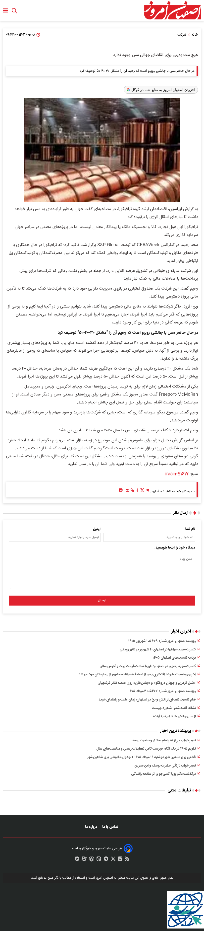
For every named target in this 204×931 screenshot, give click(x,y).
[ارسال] (127, 491)
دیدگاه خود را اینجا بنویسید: (174, 548)
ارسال (102, 601)
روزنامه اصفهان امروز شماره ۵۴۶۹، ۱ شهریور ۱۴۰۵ (162, 641)
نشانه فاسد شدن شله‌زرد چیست (174, 708)
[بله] (77, 859)
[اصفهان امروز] (172, 10)
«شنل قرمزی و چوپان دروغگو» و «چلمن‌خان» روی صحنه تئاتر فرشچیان (147, 683)
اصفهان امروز (104, 878)
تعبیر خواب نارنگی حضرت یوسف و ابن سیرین (165, 766)
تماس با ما (110, 827)
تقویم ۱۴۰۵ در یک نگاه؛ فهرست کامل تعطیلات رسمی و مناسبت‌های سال (146, 749)
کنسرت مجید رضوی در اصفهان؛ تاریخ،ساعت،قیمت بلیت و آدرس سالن (148, 666)
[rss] (127, 860)
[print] (120, 490)
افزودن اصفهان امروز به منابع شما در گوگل (163, 89)
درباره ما (91, 827)
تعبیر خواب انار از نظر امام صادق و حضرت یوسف (163, 741)
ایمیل (97, 529)
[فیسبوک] (137, 491)
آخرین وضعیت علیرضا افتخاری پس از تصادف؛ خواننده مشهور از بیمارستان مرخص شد (137, 675)
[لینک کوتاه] (132, 491)
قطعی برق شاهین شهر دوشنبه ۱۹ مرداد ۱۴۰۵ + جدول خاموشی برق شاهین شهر (141, 757)
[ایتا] (99, 859)
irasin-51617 (177, 473)
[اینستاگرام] (120, 860)
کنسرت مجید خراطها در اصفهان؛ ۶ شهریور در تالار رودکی (158, 650)
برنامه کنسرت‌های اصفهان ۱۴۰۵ (174, 658)
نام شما (190, 529)
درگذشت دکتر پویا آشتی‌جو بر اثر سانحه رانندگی (163, 774)
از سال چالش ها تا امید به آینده (174, 716)
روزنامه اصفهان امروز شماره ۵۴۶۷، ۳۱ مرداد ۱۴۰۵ (162, 691)
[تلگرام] (147, 491)
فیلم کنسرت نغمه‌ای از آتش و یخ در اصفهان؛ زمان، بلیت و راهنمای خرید (147, 700)
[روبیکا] (91, 860)
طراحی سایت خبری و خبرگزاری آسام (97, 849)
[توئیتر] (142, 491)
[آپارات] (84, 860)
